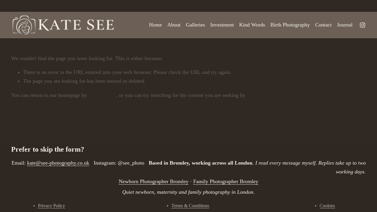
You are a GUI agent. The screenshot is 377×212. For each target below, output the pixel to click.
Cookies (327, 205)
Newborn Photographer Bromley (153, 181)
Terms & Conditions (190, 205)
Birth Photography (290, 25)
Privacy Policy (51, 205)
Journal (345, 25)
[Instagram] (362, 25)
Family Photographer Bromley (225, 181)
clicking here (102, 95)
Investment (222, 25)
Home (155, 25)
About (174, 25)
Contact (323, 25)
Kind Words (252, 25)
